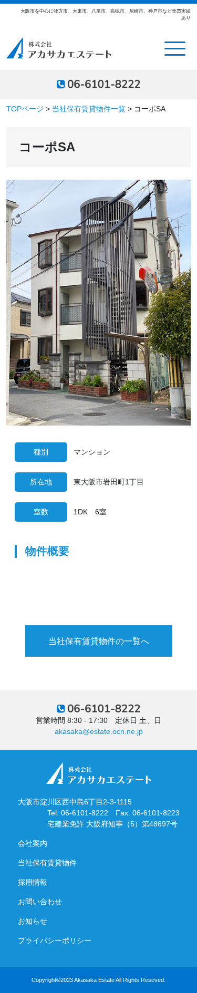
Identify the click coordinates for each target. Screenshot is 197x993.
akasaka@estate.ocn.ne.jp (99, 731)
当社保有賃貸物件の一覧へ (98, 641)
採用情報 (32, 882)
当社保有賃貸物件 (47, 862)
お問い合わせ (40, 901)
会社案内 (32, 843)
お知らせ (32, 921)
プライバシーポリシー (54, 940)
